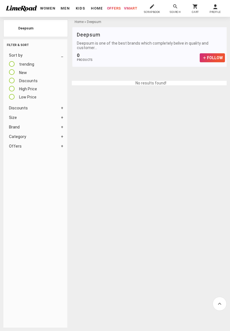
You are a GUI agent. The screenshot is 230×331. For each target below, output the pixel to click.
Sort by (15, 55)
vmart (130, 8)
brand (14, 127)
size (13, 117)
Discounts (18, 108)
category (17, 136)
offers (114, 8)
